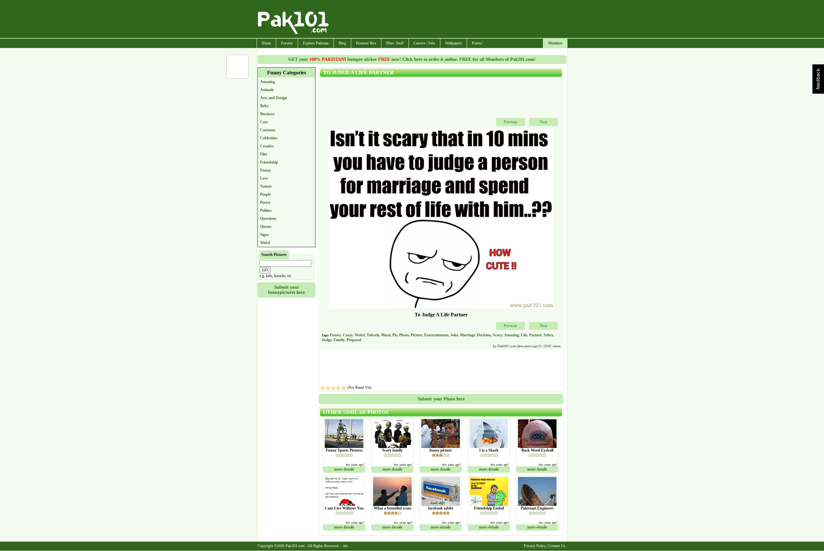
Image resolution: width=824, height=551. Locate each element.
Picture (416, 335)
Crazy (348, 335)
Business (267, 114)
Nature (266, 186)
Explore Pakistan (316, 43)
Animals (267, 90)
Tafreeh (373, 335)
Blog (342, 43)
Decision (484, 335)
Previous (510, 122)
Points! (477, 43)
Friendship (269, 162)
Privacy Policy (535, 546)
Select (548, 335)
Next (543, 122)
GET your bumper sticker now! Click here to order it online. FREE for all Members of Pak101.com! (412, 59)
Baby (264, 106)
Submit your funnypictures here (286, 290)
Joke (454, 335)
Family (339, 340)
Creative (267, 146)
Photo (404, 335)
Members (555, 43)
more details (344, 469)
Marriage (467, 335)
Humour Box (366, 43)
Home (266, 43)
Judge (327, 340)
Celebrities (268, 138)
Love (264, 178)
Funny (265, 170)
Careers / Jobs (424, 43)
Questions (268, 218)
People (265, 194)
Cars (264, 122)
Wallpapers (453, 43)
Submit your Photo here (441, 399)
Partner (535, 335)
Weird (265, 242)
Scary (497, 335)
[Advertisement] (448, 19)
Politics (266, 210)
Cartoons (268, 130)
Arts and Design (273, 98)
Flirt (263, 154)
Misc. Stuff (395, 43)
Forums (287, 43)
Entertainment (436, 335)
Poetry (265, 202)
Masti (385, 335)
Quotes (266, 226)
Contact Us (557, 546)
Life (524, 335)
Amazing (267, 81)
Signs (264, 234)
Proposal (354, 340)
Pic (394, 335)
